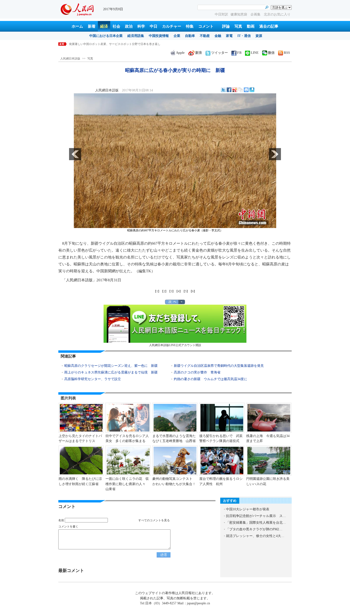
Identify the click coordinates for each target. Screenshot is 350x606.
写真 (238, 26)
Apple (180, 53)
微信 (271, 53)
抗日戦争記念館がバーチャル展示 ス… (256, 516)
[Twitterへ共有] (223, 89)
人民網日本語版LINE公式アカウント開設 (175, 345)
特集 (190, 26)
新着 (91, 26)
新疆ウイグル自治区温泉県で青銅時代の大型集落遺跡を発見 (219, 366)
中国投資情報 (159, 36)
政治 (129, 26)
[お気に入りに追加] (252, 89)
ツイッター (219, 53)
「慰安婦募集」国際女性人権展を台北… (256, 522)
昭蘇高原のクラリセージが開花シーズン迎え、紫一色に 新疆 (111, 366)
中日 (153, 26)
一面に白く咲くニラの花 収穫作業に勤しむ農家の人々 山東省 (127, 484)
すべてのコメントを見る (154, 520)
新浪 (198, 53)
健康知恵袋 (239, 14)
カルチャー (171, 26)
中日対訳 (221, 14)
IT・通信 (244, 36)
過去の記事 (268, 26)
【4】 (178, 291)
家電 (229, 36)
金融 (218, 36)
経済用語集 (135, 36)
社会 (116, 26)
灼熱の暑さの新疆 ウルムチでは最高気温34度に (210, 379)
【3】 (171, 291)
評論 (226, 26)
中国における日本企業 (106, 36)
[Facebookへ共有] (229, 89)
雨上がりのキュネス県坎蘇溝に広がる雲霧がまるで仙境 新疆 (111, 372)
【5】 (185, 291)
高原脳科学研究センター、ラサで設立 (92, 379)
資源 (258, 36)
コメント (206, 26)
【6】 (192, 291)
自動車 (190, 36)
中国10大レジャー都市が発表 (247, 509)
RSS (287, 53)
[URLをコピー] (240, 89)
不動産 (205, 36)
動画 (251, 26)
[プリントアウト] (246, 89)
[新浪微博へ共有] (234, 89)
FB (239, 53)
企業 (177, 36)
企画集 (255, 14)
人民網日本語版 (70, 58)
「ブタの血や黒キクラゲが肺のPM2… (254, 529)
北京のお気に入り (277, 14)
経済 (104, 26)
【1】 (157, 291)
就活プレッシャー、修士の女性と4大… (255, 536)
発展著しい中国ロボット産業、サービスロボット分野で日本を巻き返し (114, 44)
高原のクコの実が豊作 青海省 (197, 372)
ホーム (77, 26)
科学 (141, 26)
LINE (255, 53)
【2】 (164, 291)
